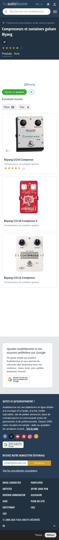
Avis (16, 53)
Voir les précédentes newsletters (20, 470)
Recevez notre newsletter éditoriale (24, 455)
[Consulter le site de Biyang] (4, 42)
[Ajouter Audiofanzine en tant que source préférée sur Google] (18, 379)
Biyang (7, 34)
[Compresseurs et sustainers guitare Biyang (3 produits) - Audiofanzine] (15, 4)
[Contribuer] (31, 92)
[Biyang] (29, 84)
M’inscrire (39, 463)
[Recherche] (6, 11)
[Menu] (54, 11)
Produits (7, 53)
